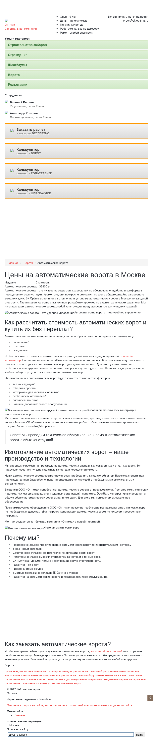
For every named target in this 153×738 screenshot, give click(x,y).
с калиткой (84, 675)
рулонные (97, 675)
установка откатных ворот (64, 683)
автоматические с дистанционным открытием (72, 679)
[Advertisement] (76, 231)
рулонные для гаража (19, 671)
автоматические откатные (21, 675)
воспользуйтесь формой (107, 651)
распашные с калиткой (88, 671)
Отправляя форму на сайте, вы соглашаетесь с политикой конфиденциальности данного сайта (69, 705)
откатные (111, 675)
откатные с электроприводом (53, 671)
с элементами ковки (34, 683)
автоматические (31, 679)
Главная (13, 263)
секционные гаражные (117, 679)
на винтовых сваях (130, 675)
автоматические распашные (57, 675)
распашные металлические (121, 671)
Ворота (28, 263)
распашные (12, 679)
